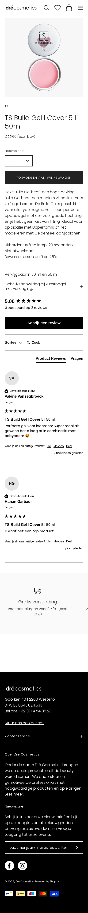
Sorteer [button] (12, 342)
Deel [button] (69, 446)
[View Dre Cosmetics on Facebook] (9, 865)
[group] (44, 301)
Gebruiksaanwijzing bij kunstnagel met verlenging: (35, 286)
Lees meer (14, 794)
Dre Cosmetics (24, 881)
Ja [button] (49, 446)
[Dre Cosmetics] (21, 8)
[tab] (51, 359)
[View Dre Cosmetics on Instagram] (22, 865)
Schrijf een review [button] (44, 323)
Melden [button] (59, 446)
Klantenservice (17, 736)
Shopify (54, 881)
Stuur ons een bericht (24, 723)
